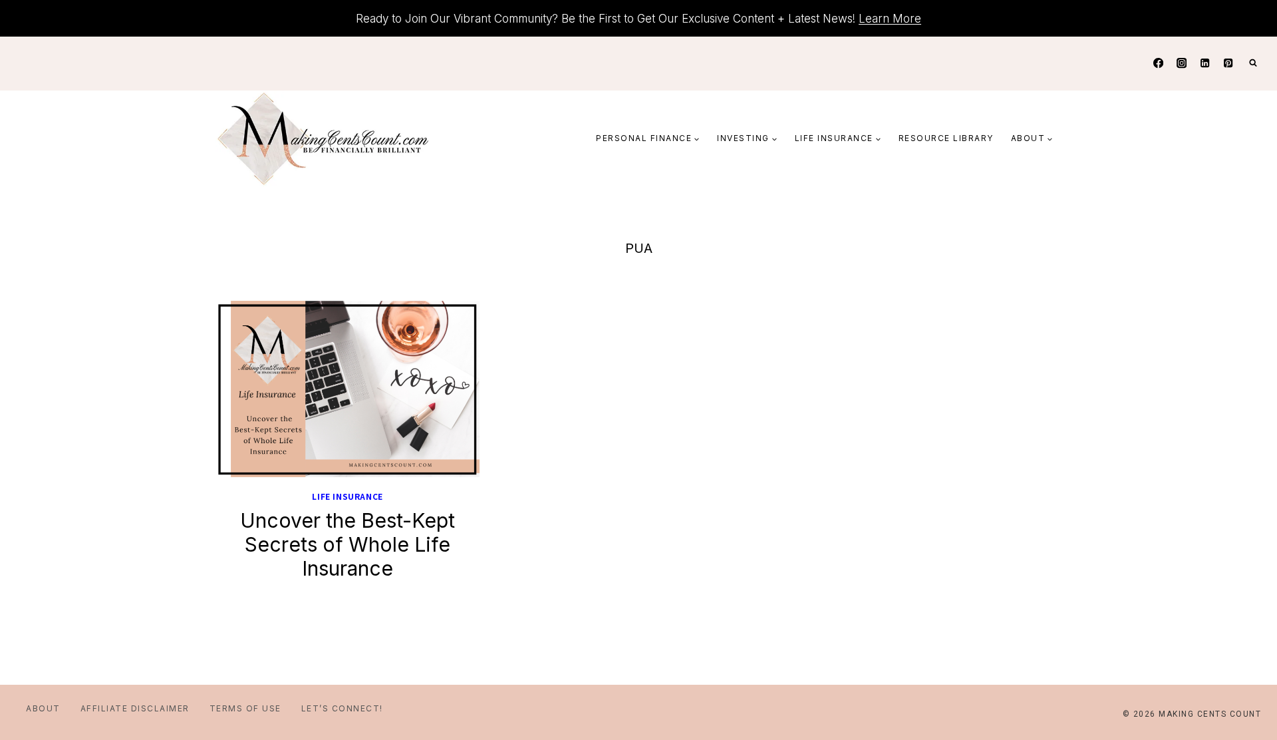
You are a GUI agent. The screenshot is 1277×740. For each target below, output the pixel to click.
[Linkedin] (1205, 63)
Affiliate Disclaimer (135, 708)
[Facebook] (1158, 63)
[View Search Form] (1253, 63)
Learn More (890, 18)
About (43, 708)
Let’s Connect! (342, 708)
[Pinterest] (1228, 63)
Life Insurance (347, 496)
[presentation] (347, 389)
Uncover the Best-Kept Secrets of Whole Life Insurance (347, 544)
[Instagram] (1181, 63)
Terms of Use (245, 708)
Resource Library (946, 138)
